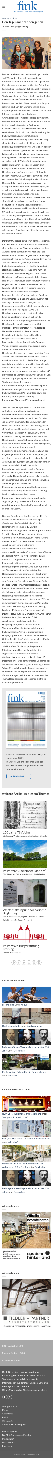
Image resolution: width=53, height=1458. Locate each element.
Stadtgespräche (9, 18)
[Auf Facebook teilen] (19, 962)
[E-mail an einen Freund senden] (29, 962)
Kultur (24, 1004)
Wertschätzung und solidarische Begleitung (24, 914)
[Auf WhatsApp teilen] (13, 962)
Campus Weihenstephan (14, 1424)
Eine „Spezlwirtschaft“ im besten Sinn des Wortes (26, 1138)
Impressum (7, 1446)
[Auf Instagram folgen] (9, 1397)
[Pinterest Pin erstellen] (34, 962)
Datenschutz (8, 1442)
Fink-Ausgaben (9, 1431)
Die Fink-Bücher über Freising (16, 1435)
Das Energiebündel (11, 1025)
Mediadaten (8, 1438)
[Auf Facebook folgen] (4, 1397)
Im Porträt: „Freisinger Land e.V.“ (24, 872)
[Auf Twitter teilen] (24, 962)
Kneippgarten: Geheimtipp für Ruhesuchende (24, 1072)
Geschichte (19, 1050)
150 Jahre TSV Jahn (25, 834)
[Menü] (4, 6)
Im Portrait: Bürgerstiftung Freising (21, 949)
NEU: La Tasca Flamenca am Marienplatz (21, 1113)
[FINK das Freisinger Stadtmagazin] (28, 6)
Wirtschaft (13, 1075)
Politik (5, 1417)
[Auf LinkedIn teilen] (39, 962)
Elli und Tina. (8, 1004)
